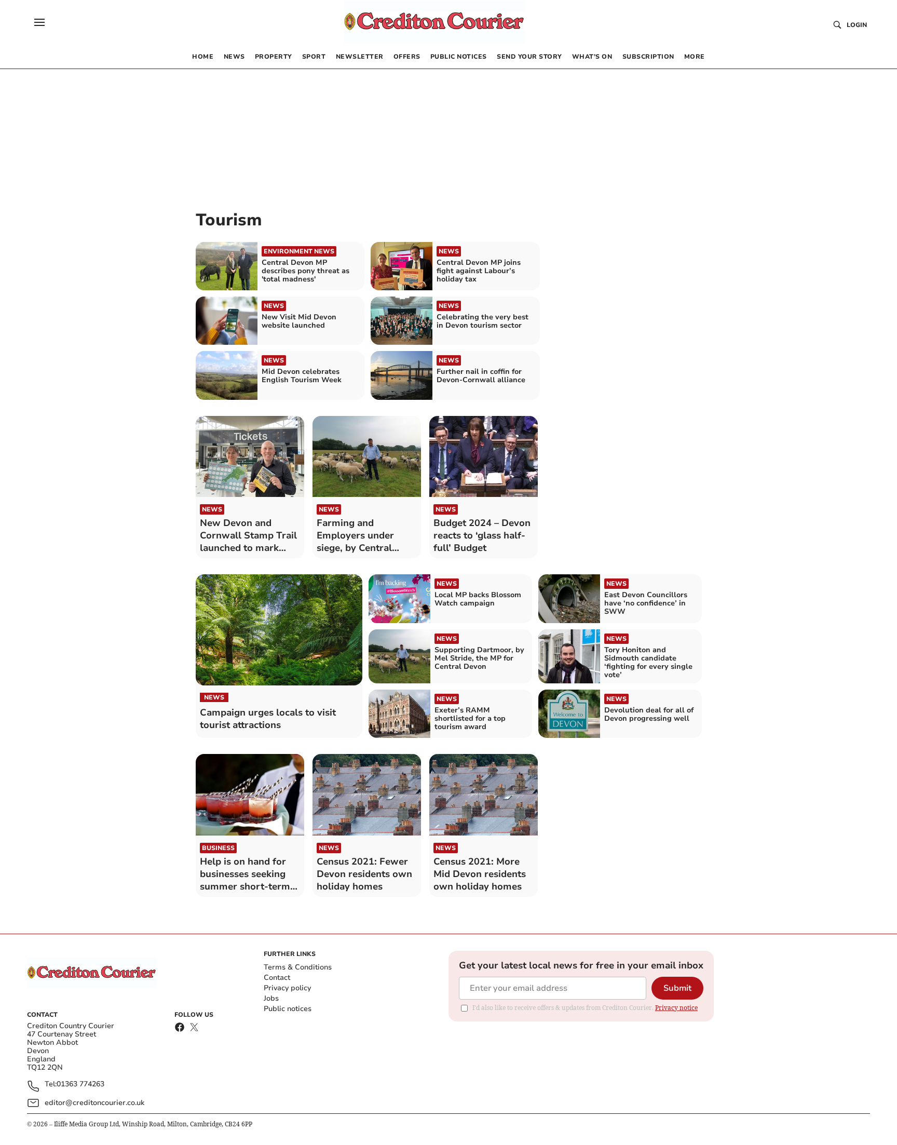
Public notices (287, 1009)
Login (857, 25)
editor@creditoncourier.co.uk (94, 1103)
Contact (277, 977)
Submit (677, 988)
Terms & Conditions (298, 967)
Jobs (271, 998)
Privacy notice (676, 1008)
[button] (39, 22)
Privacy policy (287, 988)
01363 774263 (80, 1084)
